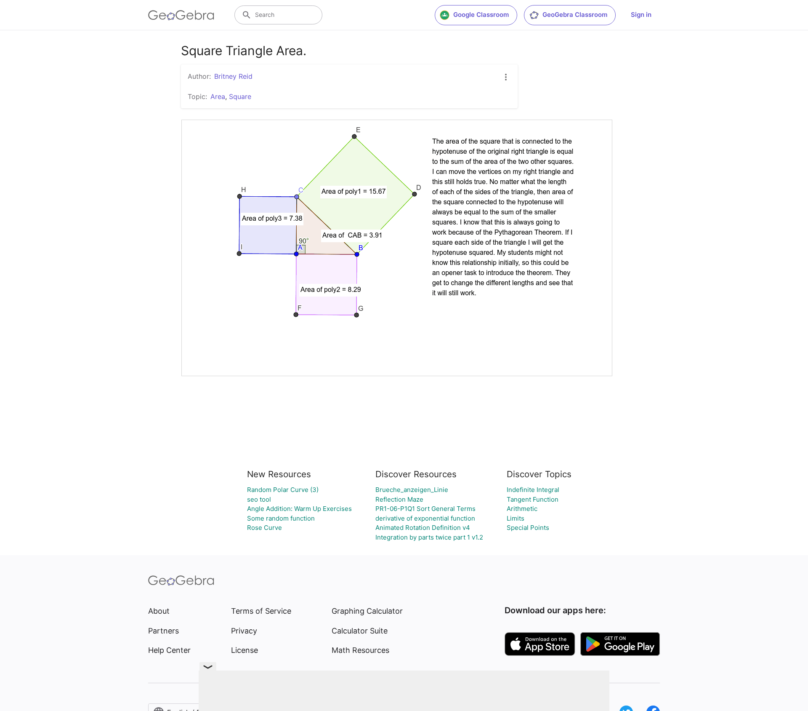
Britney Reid (233, 76)
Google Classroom (481, 15)
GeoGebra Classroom (574, 15)
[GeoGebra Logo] (181, 15)
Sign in (641, 15)
